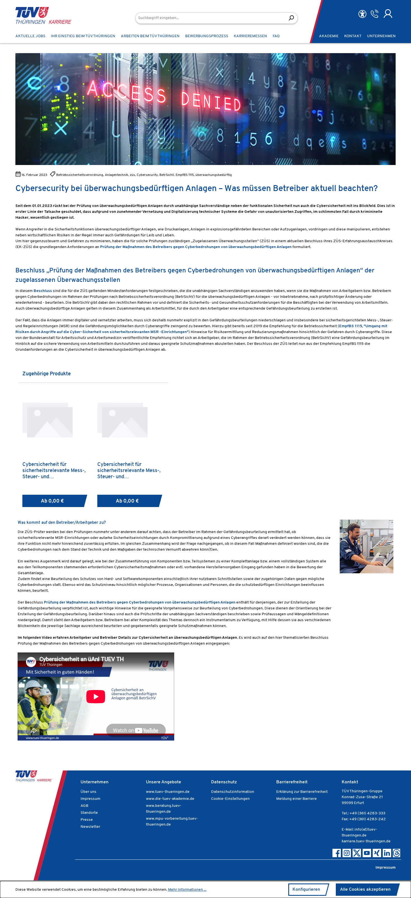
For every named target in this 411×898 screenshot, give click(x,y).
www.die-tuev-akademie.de (170, 799)
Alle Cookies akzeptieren (365, 889)
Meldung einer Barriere (296, 799)
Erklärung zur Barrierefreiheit (302, 792)
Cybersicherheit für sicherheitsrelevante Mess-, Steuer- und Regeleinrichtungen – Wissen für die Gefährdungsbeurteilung (55, 471)
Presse (87, 820)
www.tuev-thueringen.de (168, 792)
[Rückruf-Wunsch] (374, 13)
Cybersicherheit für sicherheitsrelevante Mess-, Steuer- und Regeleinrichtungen (128, 471)
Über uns (88, 792)
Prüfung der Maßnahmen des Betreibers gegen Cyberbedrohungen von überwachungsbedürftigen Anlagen (139, 602)
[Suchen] (291, 18)
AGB (84, 806)
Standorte (89, 813)
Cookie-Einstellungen (230, 799)
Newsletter (90, 827)
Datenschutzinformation (232, 792)
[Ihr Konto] (388, 13)
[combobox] (210, 18)
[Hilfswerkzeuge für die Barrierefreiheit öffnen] (362, 14)
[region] (205, 439)
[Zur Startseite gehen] (35, 15)
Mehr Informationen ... (187, 890)
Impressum (90, 799)
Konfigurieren (306, 889)
